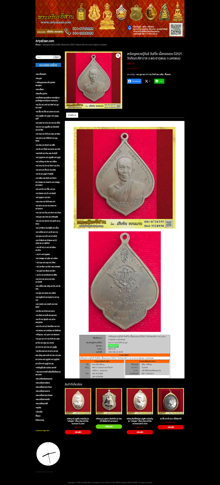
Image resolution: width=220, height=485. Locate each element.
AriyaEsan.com (45, 40)
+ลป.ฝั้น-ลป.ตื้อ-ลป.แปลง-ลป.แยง (47, 111)
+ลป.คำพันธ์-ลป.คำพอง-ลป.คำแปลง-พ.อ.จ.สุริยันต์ (46, 242)
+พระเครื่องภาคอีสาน (43, 382)
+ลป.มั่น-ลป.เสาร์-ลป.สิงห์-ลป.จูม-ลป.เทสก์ (47, 106)
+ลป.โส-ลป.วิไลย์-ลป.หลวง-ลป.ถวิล (48, 149)
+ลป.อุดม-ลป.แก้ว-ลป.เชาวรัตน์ (46, 236)
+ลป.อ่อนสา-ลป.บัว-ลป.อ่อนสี (46, 193)
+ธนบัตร (38, 407)
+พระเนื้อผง (40, 89)
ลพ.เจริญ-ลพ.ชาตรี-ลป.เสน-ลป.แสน (48, 355)
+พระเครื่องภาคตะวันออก (44, 395)
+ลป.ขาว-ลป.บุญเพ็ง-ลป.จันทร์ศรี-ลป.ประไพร (47, 128)
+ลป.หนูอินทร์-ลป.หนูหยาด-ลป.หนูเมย (47, 298)
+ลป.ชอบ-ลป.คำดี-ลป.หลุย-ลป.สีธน (48, 133)
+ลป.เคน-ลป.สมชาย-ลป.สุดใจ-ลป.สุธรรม (48, 222)
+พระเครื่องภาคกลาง (43, 391)
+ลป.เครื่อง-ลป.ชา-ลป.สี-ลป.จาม (47, 232)
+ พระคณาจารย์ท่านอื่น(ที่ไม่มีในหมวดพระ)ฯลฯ (48, 373)
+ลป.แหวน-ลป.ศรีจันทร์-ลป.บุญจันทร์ (46, 139)
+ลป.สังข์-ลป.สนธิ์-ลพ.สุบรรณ (46, 315)
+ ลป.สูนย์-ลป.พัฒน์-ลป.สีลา (45, 270)
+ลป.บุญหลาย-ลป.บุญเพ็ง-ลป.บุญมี (48, 157)
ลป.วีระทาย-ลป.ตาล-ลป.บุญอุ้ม (46, 347)
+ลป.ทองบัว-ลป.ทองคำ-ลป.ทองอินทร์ (46, 305)
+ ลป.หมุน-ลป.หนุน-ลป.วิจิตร (46, 262)
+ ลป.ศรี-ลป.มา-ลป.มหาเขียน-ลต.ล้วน (46, 249)
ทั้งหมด (38, 44)
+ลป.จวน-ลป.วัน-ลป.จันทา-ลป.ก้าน (48, 165)
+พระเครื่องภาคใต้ (42, 403)
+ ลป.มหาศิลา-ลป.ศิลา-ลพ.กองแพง (48, 266)
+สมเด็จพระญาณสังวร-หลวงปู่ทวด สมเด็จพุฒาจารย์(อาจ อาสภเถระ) (48, 99)
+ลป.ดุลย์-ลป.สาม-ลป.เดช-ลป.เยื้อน (48, 122)
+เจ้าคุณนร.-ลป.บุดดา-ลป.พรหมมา (48, 334)
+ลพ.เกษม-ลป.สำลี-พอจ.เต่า (45, 201)
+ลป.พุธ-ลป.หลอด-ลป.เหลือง (46, 293)
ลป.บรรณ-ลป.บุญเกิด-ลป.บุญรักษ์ (47, 359)
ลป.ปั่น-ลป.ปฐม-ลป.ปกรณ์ (45, 342)
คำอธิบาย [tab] (72, 115)
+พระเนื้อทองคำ (41, 74)
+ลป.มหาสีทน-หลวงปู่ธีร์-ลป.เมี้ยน (47, 227)
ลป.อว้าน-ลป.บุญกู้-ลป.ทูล (45, 363)
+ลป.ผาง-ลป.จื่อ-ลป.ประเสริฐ (46, 169)
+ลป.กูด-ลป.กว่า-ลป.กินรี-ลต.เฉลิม (149, 74)
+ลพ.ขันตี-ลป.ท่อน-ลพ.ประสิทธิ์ (46, 153)
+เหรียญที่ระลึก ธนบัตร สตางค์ (46, 367)
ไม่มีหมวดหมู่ (40, 420)
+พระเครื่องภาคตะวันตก (44, 387)
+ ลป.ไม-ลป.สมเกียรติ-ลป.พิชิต (46, 274)
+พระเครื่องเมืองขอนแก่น (44, 378)
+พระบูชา (39, 78)
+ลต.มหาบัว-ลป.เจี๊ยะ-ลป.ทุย (45, 189)
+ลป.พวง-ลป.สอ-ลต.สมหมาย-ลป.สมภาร (46, 207)
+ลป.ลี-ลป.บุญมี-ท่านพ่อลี (44, 173)
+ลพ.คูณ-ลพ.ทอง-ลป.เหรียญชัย (47, 216)
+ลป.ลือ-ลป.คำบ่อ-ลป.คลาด (45, 311)
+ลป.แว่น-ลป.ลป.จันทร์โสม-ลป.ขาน (48, 326)
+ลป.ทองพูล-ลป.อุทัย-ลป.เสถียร (47, 258)
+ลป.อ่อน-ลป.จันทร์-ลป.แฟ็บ (45, 145)
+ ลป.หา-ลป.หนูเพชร (43, 254)
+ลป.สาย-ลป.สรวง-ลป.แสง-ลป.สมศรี (45, 280)
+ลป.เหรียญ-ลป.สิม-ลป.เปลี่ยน (46, 161)
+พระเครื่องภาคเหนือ (43, 399)
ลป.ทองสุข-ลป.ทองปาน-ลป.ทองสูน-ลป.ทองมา (48, 183)
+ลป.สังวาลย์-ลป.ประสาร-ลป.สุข (47, 351)
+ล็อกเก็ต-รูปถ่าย (41, 93)
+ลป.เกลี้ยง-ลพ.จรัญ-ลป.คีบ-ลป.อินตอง (48, 287)
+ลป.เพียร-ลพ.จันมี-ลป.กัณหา (46, 178)
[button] (118, 55)
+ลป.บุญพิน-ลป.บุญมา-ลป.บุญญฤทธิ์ (47, 117)
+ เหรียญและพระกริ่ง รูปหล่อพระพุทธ (45, 84)
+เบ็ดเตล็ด (39, 411)
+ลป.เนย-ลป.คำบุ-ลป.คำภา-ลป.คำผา (48, 212)
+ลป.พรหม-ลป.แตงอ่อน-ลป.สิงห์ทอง (48, 330)
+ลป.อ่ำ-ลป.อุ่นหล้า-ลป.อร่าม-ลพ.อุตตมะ (46, 321)
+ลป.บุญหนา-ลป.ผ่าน (43, 197)
